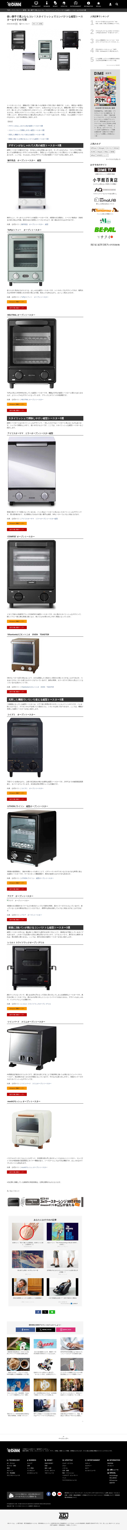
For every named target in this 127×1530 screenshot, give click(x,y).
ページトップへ (63, 1438)
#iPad (93, 155)
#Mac (106, 152)
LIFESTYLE (69, 1460)
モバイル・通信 (11, 1465)
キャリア (29, 1463)
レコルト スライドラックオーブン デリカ (36, 1004)
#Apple (99, 152)
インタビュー (31, 1470)
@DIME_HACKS (46, 1329)
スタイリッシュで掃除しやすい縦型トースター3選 (26, 130)
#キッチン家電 (37, 24)
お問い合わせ (109, 1493)
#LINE (93, 152)
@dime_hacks (67, 1329)
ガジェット (10, 1470)
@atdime (26, 1329)
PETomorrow (113, 1480)
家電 (24, 10)
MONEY (49, 1460)
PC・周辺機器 (11, 1473)
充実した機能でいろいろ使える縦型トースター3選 (26, 135)
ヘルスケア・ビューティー (70, 1475)
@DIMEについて (69, 1493)
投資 (46, 1465)
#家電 (112, 152)
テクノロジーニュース (13, 1475)
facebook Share (38, 1312)
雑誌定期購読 (77, 1495)
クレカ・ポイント (50, 1470)
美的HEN (112, 1482)
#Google (101, 148)
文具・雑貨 (65, 1470)
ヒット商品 (30, 1468)
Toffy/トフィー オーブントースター (34, 297)
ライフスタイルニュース (69, 1480)
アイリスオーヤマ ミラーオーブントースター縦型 (39, 519)
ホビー (87, 1468)
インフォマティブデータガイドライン (94, 1493)
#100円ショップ (102, 155)
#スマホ (109, 148)
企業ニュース (114, 1470)
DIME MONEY (49, 1463)
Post (45, 1312)
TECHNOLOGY (14, 1460)
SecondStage (113, 1475)
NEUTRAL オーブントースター (32, 400)
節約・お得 (48, 1468)
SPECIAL (112, 1473)
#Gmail (116, 148)
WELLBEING (113, 1478)
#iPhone (93, 148)
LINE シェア (52, 1312)
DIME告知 (110, 1463)
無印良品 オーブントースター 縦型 (34, 224)
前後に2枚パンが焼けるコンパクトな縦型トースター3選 (29, 139)
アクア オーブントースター (31, 915)
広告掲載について (109, 1495)
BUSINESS (32, 1460)
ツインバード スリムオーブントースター (36, 1083)
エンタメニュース (90, 1470)
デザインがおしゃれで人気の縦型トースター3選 (26, 126)
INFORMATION (114, 1460)
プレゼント (110, 1465)
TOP (8, 10)
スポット (87, 1463)
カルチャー (88, 1465)
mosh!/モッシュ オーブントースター (34, 1167)
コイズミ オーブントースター (32, 788)
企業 (28, 1465)
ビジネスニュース (32, 1473)
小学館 (70, 1495)
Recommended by (65, 1303)
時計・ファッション (68, 1473)
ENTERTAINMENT (93, 1460)
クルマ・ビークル (67, 1463)
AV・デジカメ (11, 1463)
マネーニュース (49, 1473)
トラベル (65, 1468)
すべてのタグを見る (112, 159)
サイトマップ (78, 1493)
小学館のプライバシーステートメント (92, 1495)
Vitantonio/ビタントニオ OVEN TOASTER (37, 687)
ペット (64, 1478)
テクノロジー (16, 10)
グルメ (64, 1465)
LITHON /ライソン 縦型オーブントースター (37, 878)
